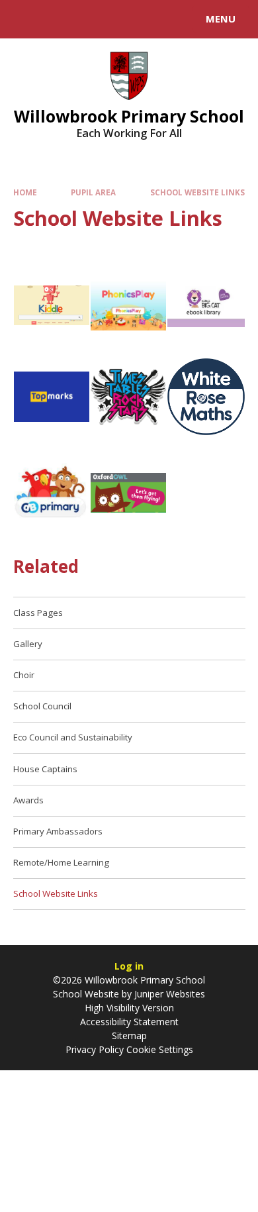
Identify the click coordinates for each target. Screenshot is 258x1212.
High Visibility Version (129, 1007)
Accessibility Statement (129, 1021)
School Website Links (197, 192)
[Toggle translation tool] (58, 19)
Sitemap (129, 1035)
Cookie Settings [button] (159, 1049)
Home (25, 192)
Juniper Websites (169, 993)
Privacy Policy (94, 1049)
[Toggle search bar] (25, 19)
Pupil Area (93, 192)
